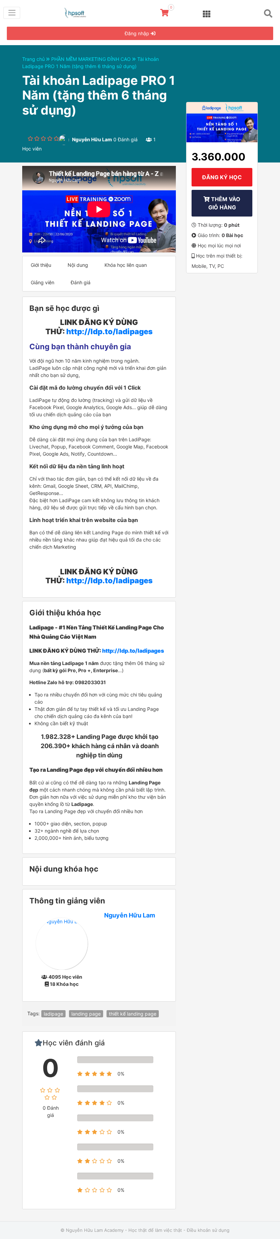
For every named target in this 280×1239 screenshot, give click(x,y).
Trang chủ (34, 59)
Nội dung (78, 265)
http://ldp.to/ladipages (109, 331)
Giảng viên (42, 282)
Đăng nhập (138, 33)
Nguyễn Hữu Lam (129, 915)
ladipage (53, 1014)
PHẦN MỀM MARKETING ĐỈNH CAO (91, 59)
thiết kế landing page (132, 1014)
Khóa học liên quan (125, 265)
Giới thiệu (41, 265)
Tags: (33, 1013)
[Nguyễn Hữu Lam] (62, 943)
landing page (86, 1014)
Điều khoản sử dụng (208, 1230)
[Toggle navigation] (11, 13)
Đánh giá (80, 282)
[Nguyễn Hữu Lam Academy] (79, 11)
